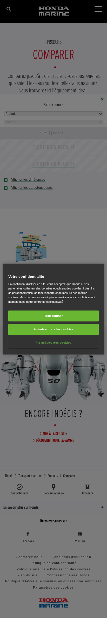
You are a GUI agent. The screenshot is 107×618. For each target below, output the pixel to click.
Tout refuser (53, 315)
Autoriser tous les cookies (53, 329)
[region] (53, 309)
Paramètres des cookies (53, 342)
